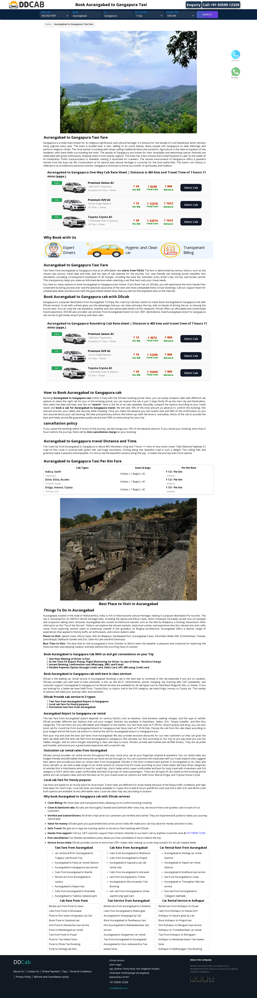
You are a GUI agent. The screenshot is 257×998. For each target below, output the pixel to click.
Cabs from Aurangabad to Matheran (130, 853)
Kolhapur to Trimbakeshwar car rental (179, 929)
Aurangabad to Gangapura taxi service (76, 867)
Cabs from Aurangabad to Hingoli (128, 858)
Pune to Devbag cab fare (63, 948)
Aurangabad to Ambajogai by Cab (122, 915)
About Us (18, 971)
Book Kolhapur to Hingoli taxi (175, 920)
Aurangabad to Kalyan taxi (69, 886)
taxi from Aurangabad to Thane (127, 877)
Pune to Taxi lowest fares (63, 939)
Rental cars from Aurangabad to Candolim (127, 906)
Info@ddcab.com (118, 988)
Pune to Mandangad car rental (66, 929)
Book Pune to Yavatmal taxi (64, 920)
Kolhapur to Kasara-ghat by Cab (176, 915)
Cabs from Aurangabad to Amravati (129, 872)
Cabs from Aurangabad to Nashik (73, 872)
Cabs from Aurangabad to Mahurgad (124, 910)
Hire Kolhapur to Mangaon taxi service (180, 925)
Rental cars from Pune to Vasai (66, 906)
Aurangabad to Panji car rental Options (77, 862)
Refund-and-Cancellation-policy (51, 976)
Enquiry (193, 4)
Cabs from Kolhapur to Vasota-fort (178, 910)
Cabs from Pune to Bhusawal (65, 910)
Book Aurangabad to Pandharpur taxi (125, 920)
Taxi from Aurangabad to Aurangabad (125, 939)
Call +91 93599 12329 (221, 4)
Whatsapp (234, 78)
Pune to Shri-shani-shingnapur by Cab (70, 915)
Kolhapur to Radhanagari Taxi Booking (180, 948)
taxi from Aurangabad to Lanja (181, 877)
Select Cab (191, 187)
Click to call (235, 60)
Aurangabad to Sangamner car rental (124, 934)
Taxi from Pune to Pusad (63, 934)
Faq (64, 971)
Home (48, 24)
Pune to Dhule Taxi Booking (64, 944)
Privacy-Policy (23, 976)
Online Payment (51, 971)
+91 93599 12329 (196, 833)
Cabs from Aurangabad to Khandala (75, 891)
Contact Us (33, 971)
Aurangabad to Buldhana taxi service (184, 872)
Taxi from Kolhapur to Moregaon (177, 934)
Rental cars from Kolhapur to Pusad (178, 906)
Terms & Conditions (80, 971)
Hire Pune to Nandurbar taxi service (69, 925)
